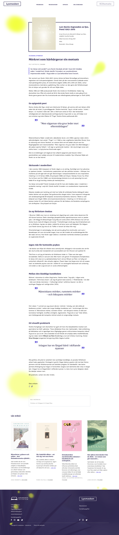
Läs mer (19, 476)
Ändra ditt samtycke (39, 525)
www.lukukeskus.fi (16, 514)
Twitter (32, 386)
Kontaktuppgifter (16, 517)
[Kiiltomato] (105, 5)
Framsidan (39, 4)
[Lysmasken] (12, 5)
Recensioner (53, 4)
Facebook (30, 386)
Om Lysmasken (78, 4)
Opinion (65, 4)
